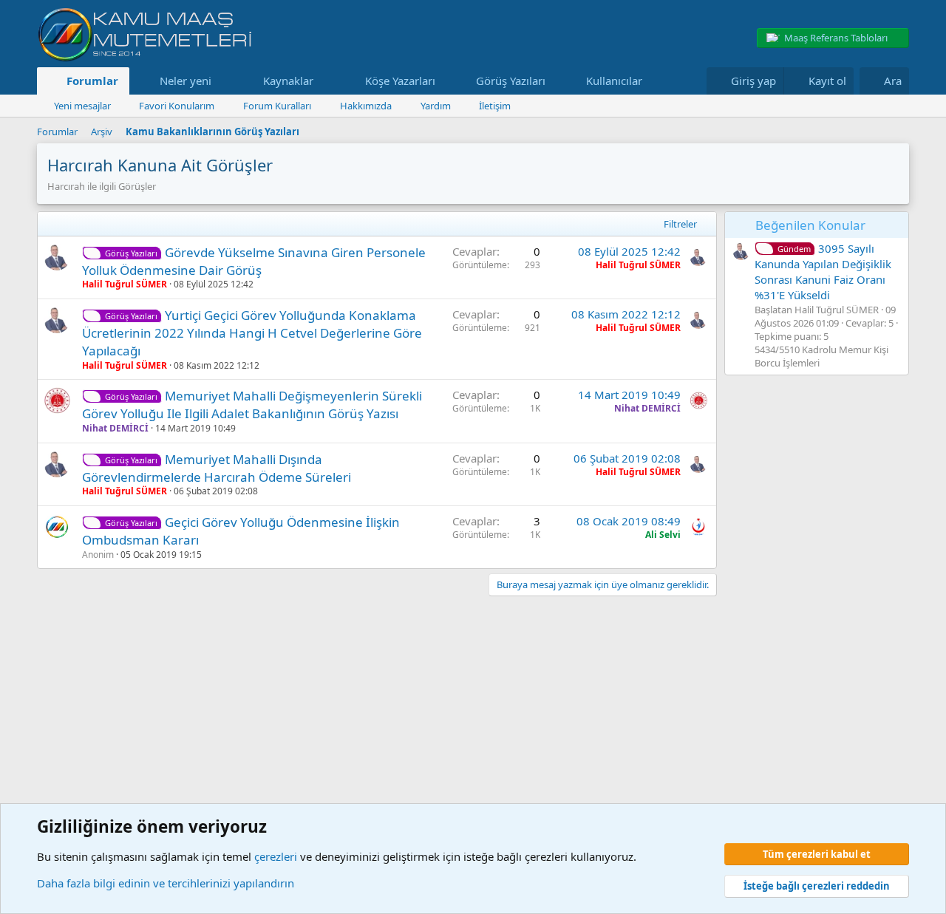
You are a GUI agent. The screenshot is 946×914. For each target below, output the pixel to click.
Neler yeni (185, 80)
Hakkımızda (366, 105)
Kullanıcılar (614, 80)
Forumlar (92, 80)
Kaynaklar (288, 80)
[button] (222, 81)
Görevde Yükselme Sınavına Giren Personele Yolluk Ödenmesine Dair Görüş (254, 261)
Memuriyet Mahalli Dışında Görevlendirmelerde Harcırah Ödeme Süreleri (216, 468)
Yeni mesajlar (82, 105)
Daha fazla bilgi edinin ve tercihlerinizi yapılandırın (165, 883)
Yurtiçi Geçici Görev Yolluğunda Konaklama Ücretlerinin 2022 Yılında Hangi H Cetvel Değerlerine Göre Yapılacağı (252, 333)
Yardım (436, 105)
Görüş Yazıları (510, 80)
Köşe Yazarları (400, 80)
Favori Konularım (176, 105)
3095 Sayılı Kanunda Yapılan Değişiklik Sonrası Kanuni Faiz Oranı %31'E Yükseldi (823, 271)
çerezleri (275, 856)
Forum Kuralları (277, 105)
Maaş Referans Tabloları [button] (836, 37)
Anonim (98, 554)
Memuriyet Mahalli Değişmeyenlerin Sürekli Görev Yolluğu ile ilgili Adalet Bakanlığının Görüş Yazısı (252, 404)
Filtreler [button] (680, 224)
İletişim (495, 105)
